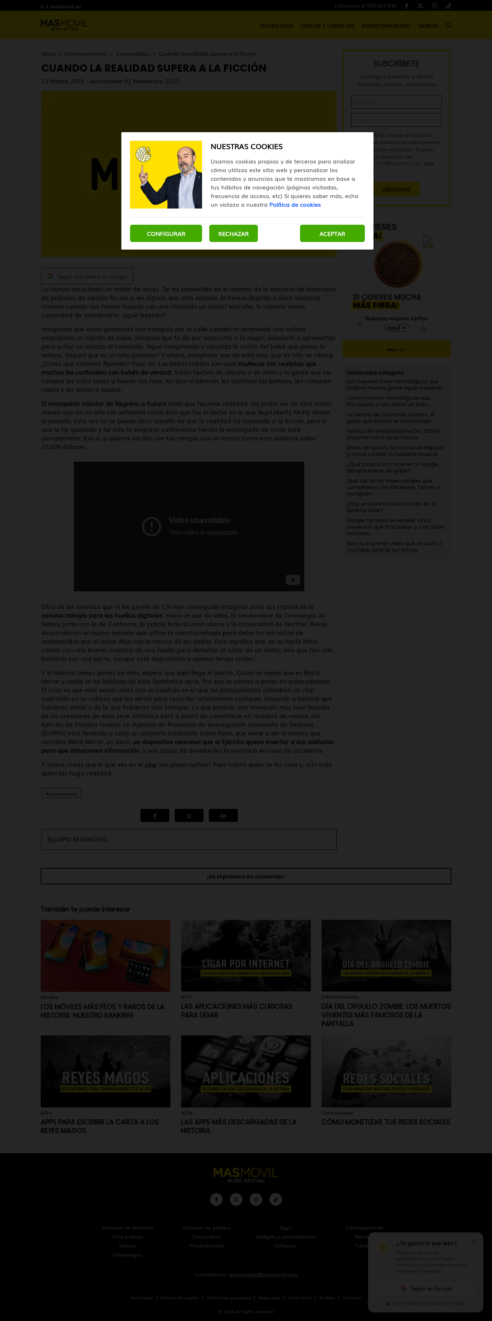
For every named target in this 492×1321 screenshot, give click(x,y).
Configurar (166, 233)
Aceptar (332, 233)
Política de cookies (295, 204)
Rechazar (233, 233)
